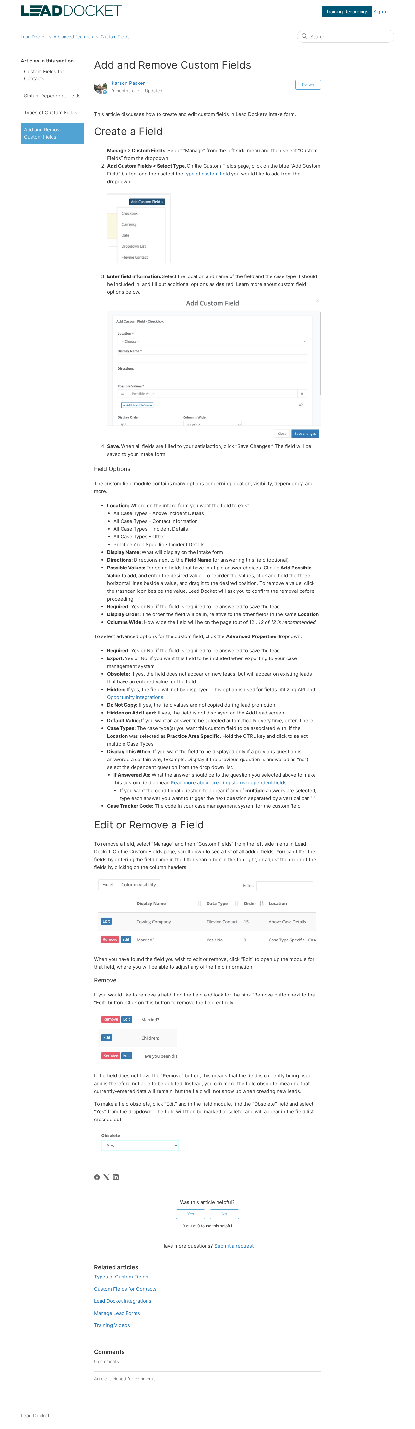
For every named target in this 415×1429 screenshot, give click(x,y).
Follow (308, 84)
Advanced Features (73, 36)
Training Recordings (347, 11)
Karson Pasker (128, 83)
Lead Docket (33, 36)
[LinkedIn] (116, 1177)
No (224, 1213)
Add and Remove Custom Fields (43, 133)
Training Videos (112, 1325)
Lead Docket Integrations (122, 1301)
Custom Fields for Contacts (44, 75)
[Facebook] (97, 1177)
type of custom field (207, 174)
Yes (190, 1213)
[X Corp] (106, 1177)
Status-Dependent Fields (52, 96)
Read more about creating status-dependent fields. (230, 783)
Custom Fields (115, 36)
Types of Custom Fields (50, 112)
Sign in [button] (381, 11)
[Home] (71, 15)
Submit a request (234, 1246)
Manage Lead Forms (117, 1313)
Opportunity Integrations (135, 697)
